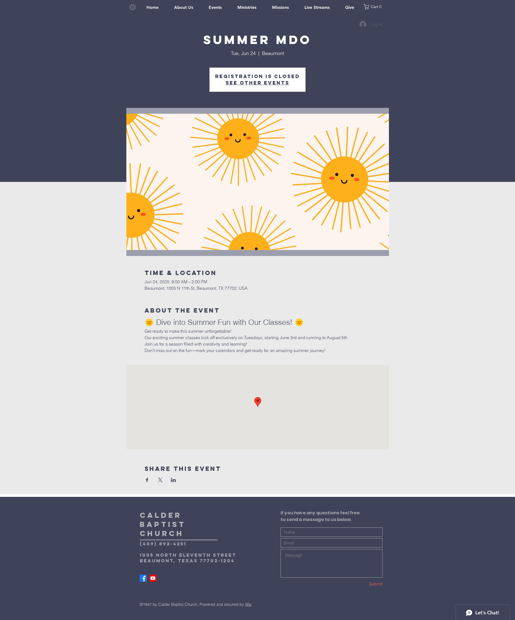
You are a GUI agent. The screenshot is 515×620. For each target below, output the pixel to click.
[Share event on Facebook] (147, 480)
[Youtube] (152, 578)
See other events (257, 83)
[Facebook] (143, 578)
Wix (248, 604)
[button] (376, 6)
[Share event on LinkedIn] (173, 480)
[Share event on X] (160, 480)
